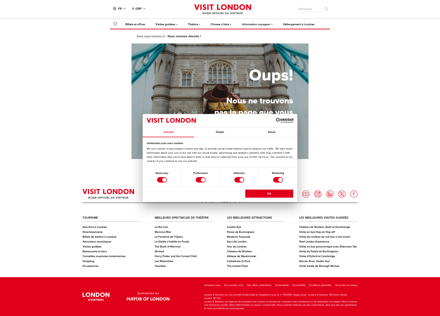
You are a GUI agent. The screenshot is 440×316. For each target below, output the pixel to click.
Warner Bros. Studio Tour (314, 261)
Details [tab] (220, 132)
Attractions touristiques (96, 242)
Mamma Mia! (163, 232)
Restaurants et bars (94, 251)
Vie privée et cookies (346, 285)
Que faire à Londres (94, 227)
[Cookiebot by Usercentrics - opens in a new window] (278, 120)
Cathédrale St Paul (238, 261)
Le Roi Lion (161, 227)
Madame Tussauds (238, 237)
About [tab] (271, 132)
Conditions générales (320, 285)
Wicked (159, 251)
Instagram (317, 194)
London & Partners (95, 296)
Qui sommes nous (234, 285)
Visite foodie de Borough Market (319, 266)
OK (269, 193)
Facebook (354, 194)
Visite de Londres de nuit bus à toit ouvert (324, 237)
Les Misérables (164, 261)
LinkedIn (329, 194)
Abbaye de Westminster (241, 256)
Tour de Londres (237, 247)
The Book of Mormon (168, 247)
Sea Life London (237, 242)
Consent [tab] (168, 132)
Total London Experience (314, 242)
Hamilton (160, 266)
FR (120, 8)
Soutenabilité (282, 285)
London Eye (234, 227)
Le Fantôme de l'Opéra (169, 237)
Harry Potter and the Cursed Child (176, 256)
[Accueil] (115, 24)
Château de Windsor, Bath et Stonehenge (324, 227)
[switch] (201, 180)
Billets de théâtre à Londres (99, 237)
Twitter (341, 194)
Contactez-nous (212, 285)
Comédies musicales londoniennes (104, 256)
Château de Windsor (239, 251)
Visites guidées (91, 247)
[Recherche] (326, 8)
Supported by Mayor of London (148, 296)
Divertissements (92, 232)
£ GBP (137, 8)
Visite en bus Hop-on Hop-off (317, 232)
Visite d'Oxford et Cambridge (317, 256)
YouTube (305, 194)
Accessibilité (298, 285)
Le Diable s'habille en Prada (172, 242)
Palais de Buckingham (241, 232)
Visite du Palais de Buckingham (318, 251)
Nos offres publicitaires (259, 285)
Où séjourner (90, 266)
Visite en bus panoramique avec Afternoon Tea (328, 247)
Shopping (88, 261)
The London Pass (237, 266)
